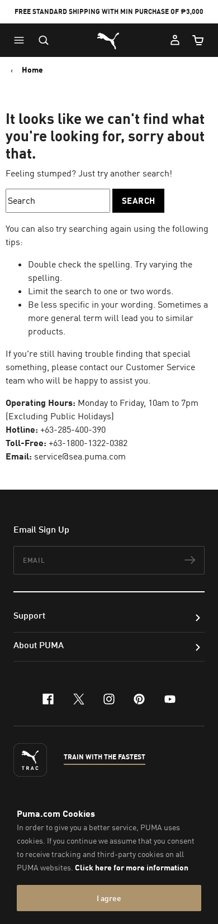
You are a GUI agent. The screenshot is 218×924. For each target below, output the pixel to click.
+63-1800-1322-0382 (88, 442)
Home (32, 69)
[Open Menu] (21, 40)
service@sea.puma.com (80, 456)
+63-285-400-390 (73, 429)
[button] (21, 40)
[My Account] (175, 40)
